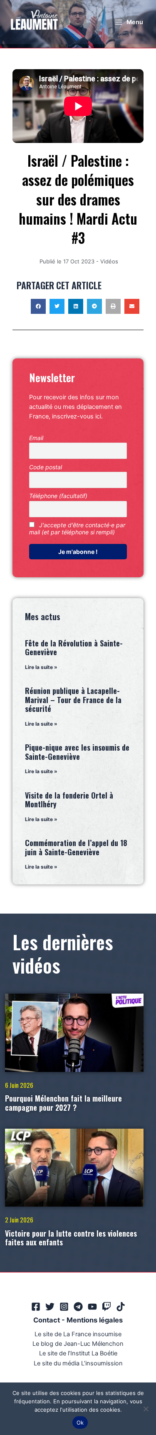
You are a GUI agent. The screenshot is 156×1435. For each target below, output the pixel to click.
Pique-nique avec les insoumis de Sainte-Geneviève (77, 752)
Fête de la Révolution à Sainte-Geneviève (74, 648)
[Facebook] (35, 1306)
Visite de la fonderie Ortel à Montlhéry (69, 800)
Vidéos (109, 261)
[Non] (145, 1409)
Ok (80, 1422)
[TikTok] (120, 1306)
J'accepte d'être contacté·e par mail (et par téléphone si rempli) (77, 528)
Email (36, 437)
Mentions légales (95, 1320)
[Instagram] (64, 1306)
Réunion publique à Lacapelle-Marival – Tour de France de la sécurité (73, 699)
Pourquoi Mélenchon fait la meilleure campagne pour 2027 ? (63, 1103)
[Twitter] (49, 1306)
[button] (38, 306)
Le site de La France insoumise (78, 1334)
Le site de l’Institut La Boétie (78, 1353)
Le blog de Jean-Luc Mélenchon (78, 1343)
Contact (46, 1320)
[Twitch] (106, 1306)
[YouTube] (92, 1306)
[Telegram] (78, 1306)
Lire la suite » (41, 667)
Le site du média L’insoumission (78, 1363)
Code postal (45, 467)
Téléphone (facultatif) (58, 495)
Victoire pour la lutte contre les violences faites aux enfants (71, 1238)
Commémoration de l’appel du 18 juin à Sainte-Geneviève (76, 847)
